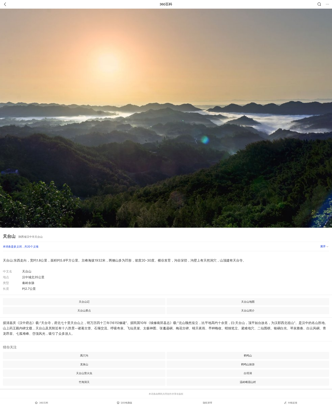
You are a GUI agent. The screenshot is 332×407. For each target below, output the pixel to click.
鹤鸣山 (248, 355)
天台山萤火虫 (84, 373)
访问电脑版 (126, 402)
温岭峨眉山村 (248, 382)
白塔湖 (248, 373)
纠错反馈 (292, 402)
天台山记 (84, 301)
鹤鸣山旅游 (248, 364)
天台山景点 (84, 310)
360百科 (166, 4)
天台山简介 (248, 310)
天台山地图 (248, 301)
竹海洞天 (84, 382)
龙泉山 (84, 364)
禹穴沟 (84, 355)
